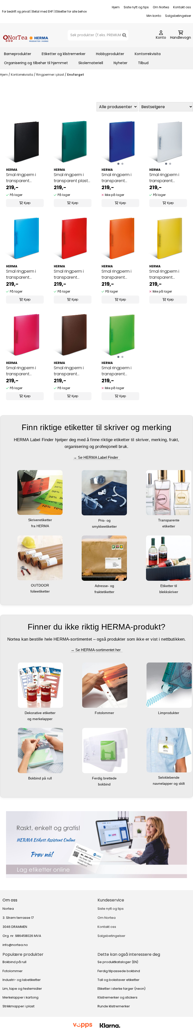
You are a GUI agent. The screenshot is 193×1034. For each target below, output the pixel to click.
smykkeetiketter (105, 526)
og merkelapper (40, 719)
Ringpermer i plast (50, 74)
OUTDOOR (40, 585)
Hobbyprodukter (110, 53)
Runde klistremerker (114, 1006)
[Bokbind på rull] (40, 750)
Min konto (154, 16)
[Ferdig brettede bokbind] (104, 750)
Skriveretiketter (40, 520)
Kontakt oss (182, 7)
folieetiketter (40, 591)
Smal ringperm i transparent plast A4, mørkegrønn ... (71, 178)
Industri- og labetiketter (22, 980)
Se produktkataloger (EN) (118, 962)
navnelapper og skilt (169, 783)
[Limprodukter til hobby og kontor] (169, 685)
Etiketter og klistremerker (63, 53)
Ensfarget (75, 74)
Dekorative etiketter (41, 713)
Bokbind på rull (40, 778)
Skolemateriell (90, 62)
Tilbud (143, 62)
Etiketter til (169, 586)
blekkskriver (169, 592)
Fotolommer (105, 713)
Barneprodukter (17, 53)
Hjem (116, 7)
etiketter (169, 526)
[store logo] (25, 35)
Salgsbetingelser (178, 16)
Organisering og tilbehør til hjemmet (36, 62)
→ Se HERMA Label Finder (96, 457)
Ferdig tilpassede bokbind (119, 971)
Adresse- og (105, 586)
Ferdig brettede (105, 778)
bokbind (105, 784)
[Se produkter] (96, 844)
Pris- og (105, 520)
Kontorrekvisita (148, 53)
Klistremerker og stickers (117, 997)
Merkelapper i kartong (20, 997)
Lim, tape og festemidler (22, 988)
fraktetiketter (104, 592)
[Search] (124, 35)
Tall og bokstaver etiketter (118, 980)
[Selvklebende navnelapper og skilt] (169, 750)
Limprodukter (169, 713)
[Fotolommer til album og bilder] (104, 685)
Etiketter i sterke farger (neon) (122, 988)
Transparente (169, 520)
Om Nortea (161, 7)
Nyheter (120, 62)
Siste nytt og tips (136, 7)
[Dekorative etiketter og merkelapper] (40, 685)
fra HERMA (40, 526)
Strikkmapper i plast (18, 1006)
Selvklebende (169, 777)
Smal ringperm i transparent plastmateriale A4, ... (23, 178)
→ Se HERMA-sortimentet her (97, 650)
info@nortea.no (15, 945)
